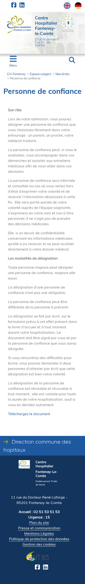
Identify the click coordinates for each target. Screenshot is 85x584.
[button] (72, 60)
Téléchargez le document (29, 413)
